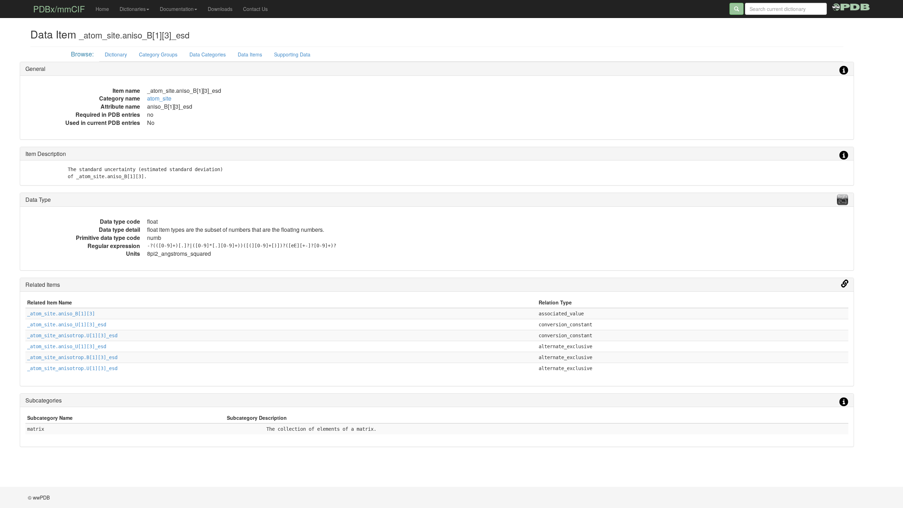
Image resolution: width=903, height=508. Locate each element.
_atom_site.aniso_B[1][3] (61, 313)
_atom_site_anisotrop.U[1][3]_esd (72, 335)
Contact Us (255, 8)
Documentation (177, 8)
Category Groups (158, 54)
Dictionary (116, 54)
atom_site (159, 98)
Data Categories (207, 54)
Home (102, 8)
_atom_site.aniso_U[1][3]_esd (66, 324)
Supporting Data (292, 54)
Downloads (220, 8)
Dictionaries (133, 8)
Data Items (250, 54)
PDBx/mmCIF (59, 8)
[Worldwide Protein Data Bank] (851, 6)
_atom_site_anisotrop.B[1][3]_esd (72, 357)
